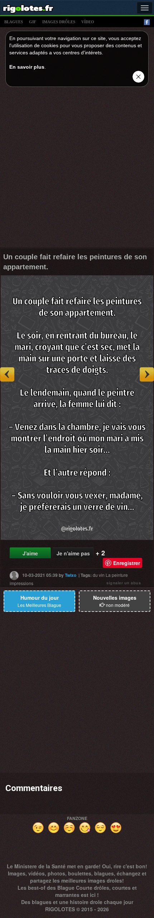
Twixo (70, 575)
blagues (13, 22)
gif (32, 22)
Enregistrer (126, 562)
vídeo (87, 22)
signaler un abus (123, 582)
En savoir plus (26, 67)
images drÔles (58, 22)
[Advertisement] (77, 169)
